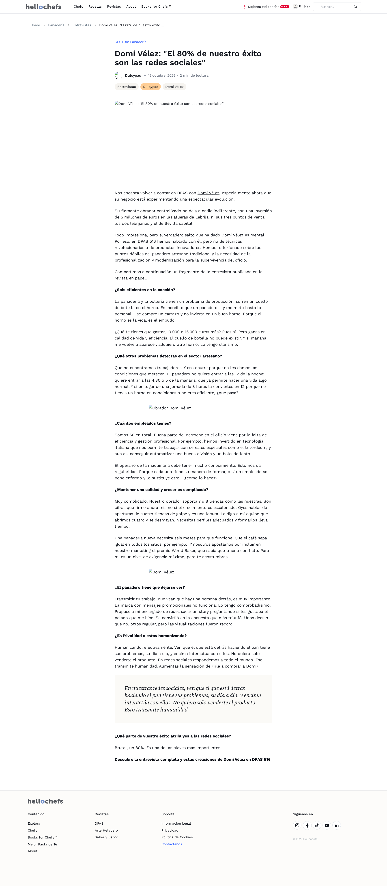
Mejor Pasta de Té (42, 844)
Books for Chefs (154, 6)
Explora (34, 823)
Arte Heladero (106, 830)
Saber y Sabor (106, 837)
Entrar (304, 6)
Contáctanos (171, 844)
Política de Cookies (177, 837)
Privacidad (169, 830)
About (131, 6)
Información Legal (176, 823)
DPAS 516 (147, 241)
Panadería (56, 25)
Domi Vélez (208, 192)
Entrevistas (82, 25)
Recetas (95, 6)
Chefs (78, 6)
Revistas (114, 6)
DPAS (99, 823)
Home (35, 25)
